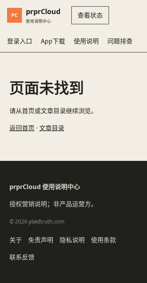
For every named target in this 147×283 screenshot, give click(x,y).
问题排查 (119, 41)
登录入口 (19, 41)
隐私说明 (72, 240)
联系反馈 (21, 257)
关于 (15, 240)
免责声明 (40, 240)
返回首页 (21, 128)
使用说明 (86, 41)
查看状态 (90, 15)
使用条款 (103, 240)
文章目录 (51, 128)
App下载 (53, 41)
